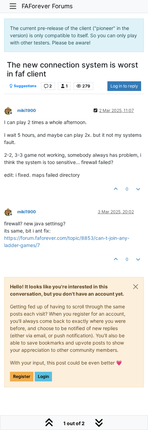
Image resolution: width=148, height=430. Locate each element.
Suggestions (24, 86)
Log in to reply (124, 86)
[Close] (136, 286)
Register (21, 376)
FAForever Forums (47, 6)
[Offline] (10, 110)
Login (43, 376)
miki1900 (26, 110)
